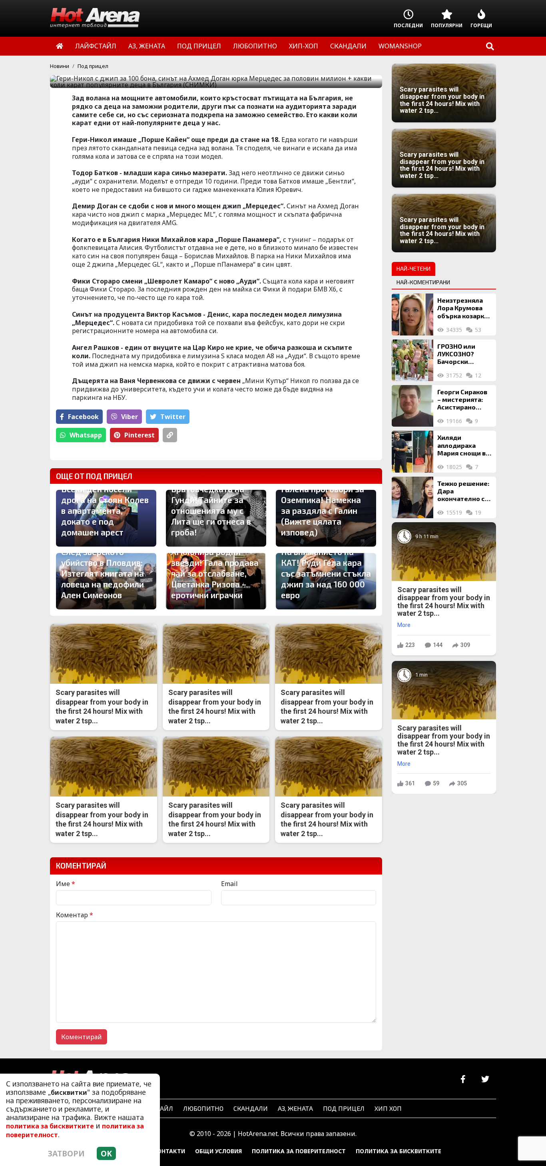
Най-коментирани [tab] (423, 282)
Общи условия (218, 1151)
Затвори (66, 1153)
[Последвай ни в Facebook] (463, 1079)
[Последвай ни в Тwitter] (485, 1079)
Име (65, 883)
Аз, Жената (295, 1108)
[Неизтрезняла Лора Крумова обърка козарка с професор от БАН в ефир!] (412, 314)
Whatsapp (86, 435)
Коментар (74, 915)
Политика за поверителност (299, 1151)
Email (229, 883)
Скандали (250, 1108)
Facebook (83, 416)
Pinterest (139, 435)
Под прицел (93, 66)
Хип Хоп (388, 1108)
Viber (129, 416)
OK (106, 1153)
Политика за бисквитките (398, 1151)
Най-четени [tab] (413, 268)
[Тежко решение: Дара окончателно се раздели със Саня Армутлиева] (412, 497)
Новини (59, 66)
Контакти (169, 1151)
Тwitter (172, 416)
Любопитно (203, 1108)
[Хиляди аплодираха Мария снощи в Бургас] (412, 451)
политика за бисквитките (50, 1126)
